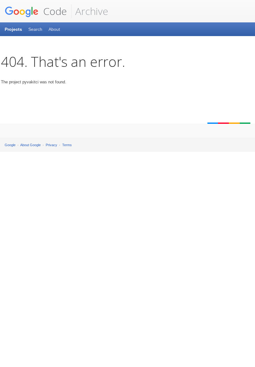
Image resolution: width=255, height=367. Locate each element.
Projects (13, 29)
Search (35, 29)
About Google (30, 145)
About (54, 29)
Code (54, 11)
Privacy (51, 145)
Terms (67, 145)
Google (10, 145)
